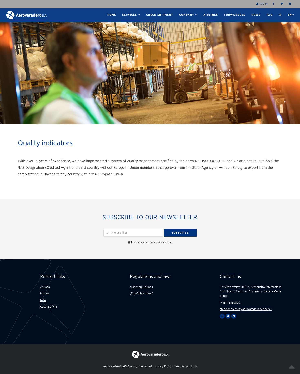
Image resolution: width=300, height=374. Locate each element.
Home (111, 15)
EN (290, 15)
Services (130, 15)
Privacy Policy (163, 366)
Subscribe (180, 233)
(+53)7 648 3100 (230, 302)
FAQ (270, 15)
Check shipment (159, 15)
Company (187, 15)
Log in (263, 4)
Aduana (45, 287)
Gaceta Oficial (48, 306)
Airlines (210, 15)
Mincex (44, 293)
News (255, 15)
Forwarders (234, 15)
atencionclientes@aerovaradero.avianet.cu (246, 309)
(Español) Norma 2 (141, 293)
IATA (43, 300)
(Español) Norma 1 (141, 287)
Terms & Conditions (185, 366)
